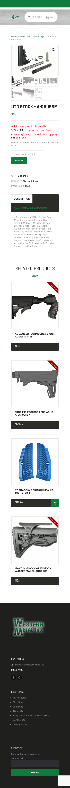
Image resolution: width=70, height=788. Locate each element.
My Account (19, 697)
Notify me (19, 160)
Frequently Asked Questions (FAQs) (32, 715)
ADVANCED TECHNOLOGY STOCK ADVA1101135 (35, 335)
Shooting (18, 702)
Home (14, 36)
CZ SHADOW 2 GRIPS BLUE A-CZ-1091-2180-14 (34, 491)
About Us (18, 711)
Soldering (18, 706)
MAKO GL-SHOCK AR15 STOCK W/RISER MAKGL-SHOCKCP (33, 569)
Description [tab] (22, 198)
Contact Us (19, 720)
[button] (53, 50)
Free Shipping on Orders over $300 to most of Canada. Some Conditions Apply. (35, 3)
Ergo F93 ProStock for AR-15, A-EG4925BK (34, 413)
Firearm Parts (24, 36)
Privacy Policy (20, 724)
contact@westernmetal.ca (29, 664)
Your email (17, 758)
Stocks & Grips (38, 36)
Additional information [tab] (30, 207)
